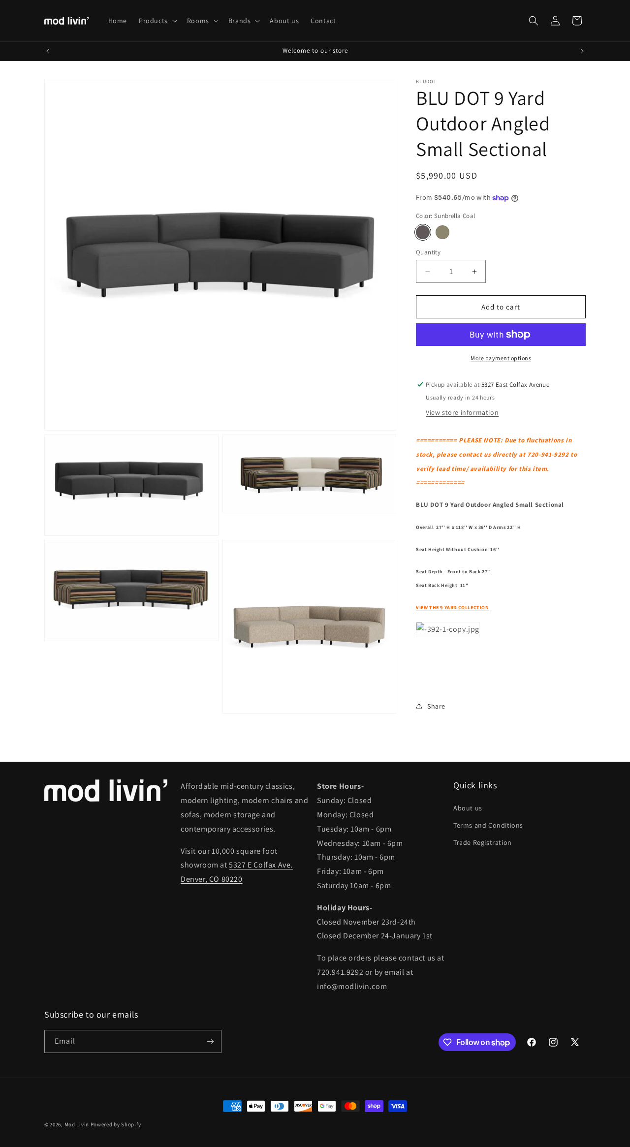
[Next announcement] (582, 51)
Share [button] (436, 706)
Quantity (428, 252)
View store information (462, 412)
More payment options (501, 358)
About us (467, 808)
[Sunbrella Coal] (423, 232)
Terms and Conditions (488, 825)
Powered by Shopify (116, 1124)
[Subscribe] (210, 1041)
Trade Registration (482, 842)
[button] (157, 20)
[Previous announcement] (48, 51)
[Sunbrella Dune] (442, 232)
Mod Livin (76, 1124)
